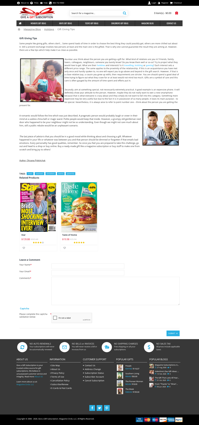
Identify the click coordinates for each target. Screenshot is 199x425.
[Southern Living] (120, 375)
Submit (171, 333)
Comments (24, 278)
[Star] (38, 207)
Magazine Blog (32, 29)
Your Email (24, 271)
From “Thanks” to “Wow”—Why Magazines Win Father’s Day (167, 384)
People (128, 366)
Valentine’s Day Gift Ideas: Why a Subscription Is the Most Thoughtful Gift (167, 371)
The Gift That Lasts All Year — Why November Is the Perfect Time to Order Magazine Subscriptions (167, 378)
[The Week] (120, 391)
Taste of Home (69, 235)
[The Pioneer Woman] (120, 383)
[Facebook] (92, 408)
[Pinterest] (107, 408)
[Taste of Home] (79, 207)
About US (39, 376)
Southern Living (132, 373)
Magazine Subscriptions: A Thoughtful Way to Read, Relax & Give (167, 365)
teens (60, 173)
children (51, 173)
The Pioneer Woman (134, 381)
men (30, 173)
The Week (129, 389)
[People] (120, 368)
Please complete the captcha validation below (33, 315)
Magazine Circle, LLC (25, 384)
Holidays (49, 29)
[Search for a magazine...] (124, 13)
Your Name (24, 264)
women (39, 173)
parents (70, 173)
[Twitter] (99, 408)
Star (23, 235)
